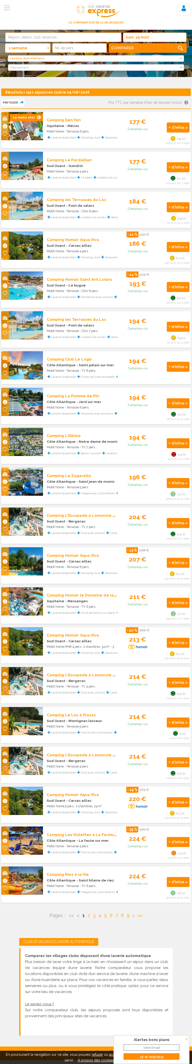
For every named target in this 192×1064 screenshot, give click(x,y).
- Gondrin (74, 166)
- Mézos (72, 126)
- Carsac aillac (79, 246)
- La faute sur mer (92, 840)
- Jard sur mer (88, 402)
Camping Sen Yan (64, 120)
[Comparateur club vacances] (96, 17)
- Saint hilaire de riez (95, 880)
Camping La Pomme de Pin (73, 396)
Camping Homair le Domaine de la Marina (87, 595)
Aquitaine (55, 126)
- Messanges (76, 601)
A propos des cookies (96, 1060)
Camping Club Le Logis (69, 359)
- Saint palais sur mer (95, 365)
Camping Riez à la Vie (68, 874)
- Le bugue (76, 285)
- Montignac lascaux (84, 721)
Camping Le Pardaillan (69, 160)
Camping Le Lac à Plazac (71, 714)
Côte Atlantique (61, 365)
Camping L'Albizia (64, 435)
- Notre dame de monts (97, 442)
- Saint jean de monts (95, 482)
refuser (97, 1054)
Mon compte (184, 8)
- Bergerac (76, 521)
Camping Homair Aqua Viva (73, 239)
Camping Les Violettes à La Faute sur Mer (88, 834)
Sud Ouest (56, 166)
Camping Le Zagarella (69, 475)
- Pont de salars (80, 206)
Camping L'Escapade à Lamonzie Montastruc (91, 515)
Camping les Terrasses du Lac (76, 199)
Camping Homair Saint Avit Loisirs (79, 279)
